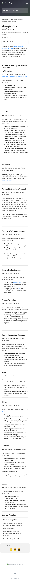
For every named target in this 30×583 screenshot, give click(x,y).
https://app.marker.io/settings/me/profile (14, 76)
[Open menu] (27, 3)
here (3, 411)
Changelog (13, 570)
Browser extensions (8, 180)
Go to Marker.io (22, 570)
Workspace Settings (16, 19)
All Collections (5, 19)
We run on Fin (16, 578)
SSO (19, 289)
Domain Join (17, 283)
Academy (6, 570)
